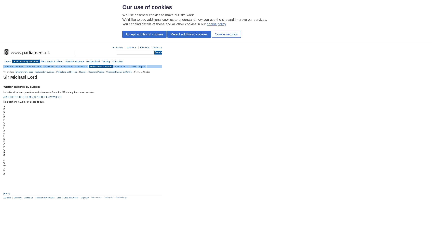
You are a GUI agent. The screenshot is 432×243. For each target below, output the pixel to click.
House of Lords (33, 66)
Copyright (85, 198)
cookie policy (216, 24)
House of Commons (14, 66)
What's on (48, 66)
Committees (81, 66)
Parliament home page (24, 72)
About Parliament (74, 61)
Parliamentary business (26, 61)
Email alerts (131, 47)
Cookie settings (226, 34)
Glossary (17, 198)
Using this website (71, 198)
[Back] (6, 193)
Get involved (93, 61)
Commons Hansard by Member (119, 72)
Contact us (157, 47)
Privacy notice (96, 197)
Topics (142, 66)
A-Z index (7, 198)
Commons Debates (96, 72)
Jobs (59, 198)
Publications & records (101, 66)
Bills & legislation (64, 66)
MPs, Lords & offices (52, 61)
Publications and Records (66, 72)
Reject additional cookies (189, 34)
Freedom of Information (45, 198)
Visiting (106, 61)
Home (8, 61)
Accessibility (118, 47)
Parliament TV (121, 66)
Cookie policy (108, 197)
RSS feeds (144, 47)
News (133, 66)
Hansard (82, 72)
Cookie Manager (121, 197)
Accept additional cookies (144, 34)
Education (117, 61)
